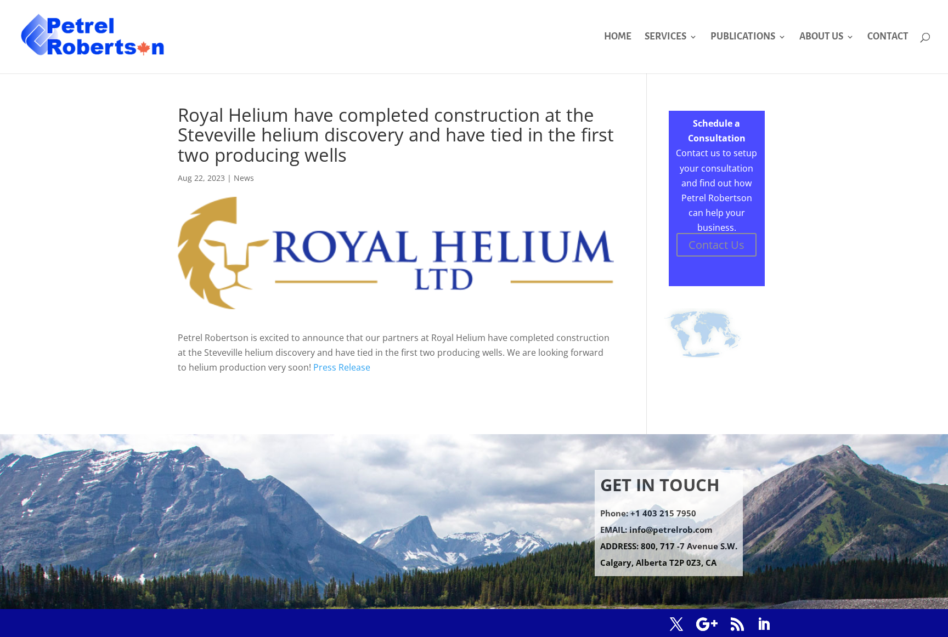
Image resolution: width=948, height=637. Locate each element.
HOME (617, 37)
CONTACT (888, 37)
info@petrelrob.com (671, 529)
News (244, 178)
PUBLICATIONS (742, 37)
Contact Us (716, 244)
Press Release (341, 367)
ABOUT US (821, 37)
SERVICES (665, 37)
